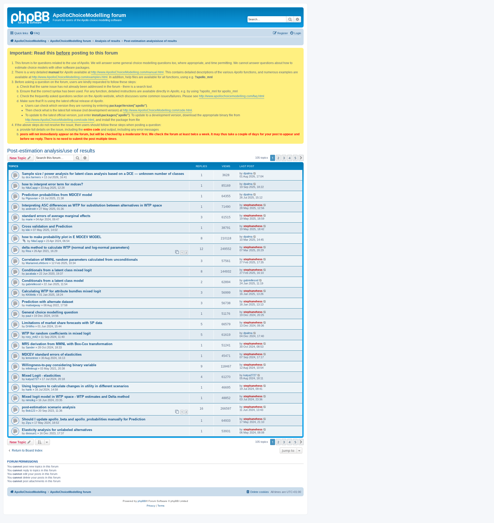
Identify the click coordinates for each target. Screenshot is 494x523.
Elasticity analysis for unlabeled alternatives (57, 430)
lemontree (32, 357)
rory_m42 (32, 336)
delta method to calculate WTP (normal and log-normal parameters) (75, 247)
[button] (301, 158)
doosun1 (31, 433)
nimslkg (30, 400)
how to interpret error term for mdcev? (52, 184)
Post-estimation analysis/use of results (51, 151)
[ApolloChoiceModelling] (30, 16)
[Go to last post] (255, 173)
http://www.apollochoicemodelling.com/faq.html (231, 96)
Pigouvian (32, 198)
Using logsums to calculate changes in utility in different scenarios (75, 386)
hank (29, 389)
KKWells (31, 294)
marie (29, 219)
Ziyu (28, 422)
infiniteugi (31, 368)
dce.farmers (33, 177)
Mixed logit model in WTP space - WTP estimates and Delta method (75, 397)
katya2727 (32, 379)
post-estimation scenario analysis (48, 407)
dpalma (247, 173)
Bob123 (30, 410)
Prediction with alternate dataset (47, 302)
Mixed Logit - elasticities (41, 375)
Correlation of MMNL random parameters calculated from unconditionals (80, 260)
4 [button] (289, 158)
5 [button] (295, 158)
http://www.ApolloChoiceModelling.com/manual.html (127, 72)
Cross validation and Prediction (47, 226)
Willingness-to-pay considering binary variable (59, 365)
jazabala (31, 273)
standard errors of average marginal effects (56, 216)
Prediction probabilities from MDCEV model (57, 195)
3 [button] (284, 158)
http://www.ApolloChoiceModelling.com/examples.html (70, 77)
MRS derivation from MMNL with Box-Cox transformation (67, 344)
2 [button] (278, 158)
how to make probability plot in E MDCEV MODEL (61, 237)
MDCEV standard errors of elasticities (52, 354)
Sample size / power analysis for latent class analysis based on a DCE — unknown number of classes (103, 174)
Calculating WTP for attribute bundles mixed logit (61, 291)
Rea (28, 251)
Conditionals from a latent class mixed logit (57, 270)
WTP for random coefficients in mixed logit (56, 333)
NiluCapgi (32, 187)
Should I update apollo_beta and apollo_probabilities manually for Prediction (83, 419)
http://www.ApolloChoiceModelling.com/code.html (157, 110)
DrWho (30, 326)
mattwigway (33, 305)
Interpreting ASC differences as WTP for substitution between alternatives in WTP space (92, 205)
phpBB (142, 501)
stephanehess (252, 204)
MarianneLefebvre (37, 263)
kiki (28, 229)
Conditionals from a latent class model (53, 281)
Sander (30, 347)
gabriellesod (33, 284)
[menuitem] (35, 33)
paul (28, 315)
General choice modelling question (50, 312)
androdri (31, 208)
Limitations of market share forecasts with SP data (62, 323)
